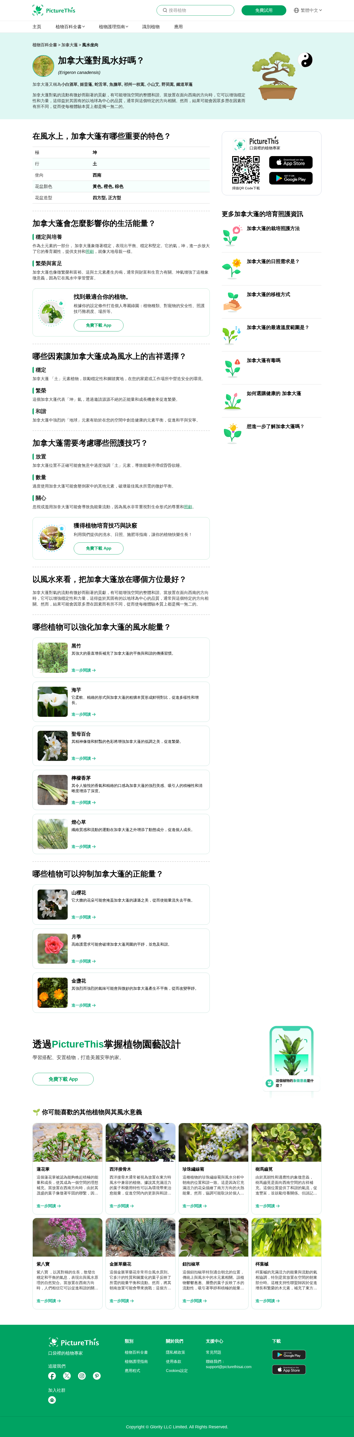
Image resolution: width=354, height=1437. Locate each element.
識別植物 (151, 26)
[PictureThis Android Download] (291, 178)
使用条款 (173, 1361)
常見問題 (213, 1352)
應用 (178, 26)
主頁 (37, 26)
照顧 (90, 251)
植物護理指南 (136, 1361)
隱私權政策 (175, 1352)
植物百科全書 (45, 45)
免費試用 (264, 10)
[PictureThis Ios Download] (291, 162)
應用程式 (132, 1371)
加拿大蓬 (69, 45)
